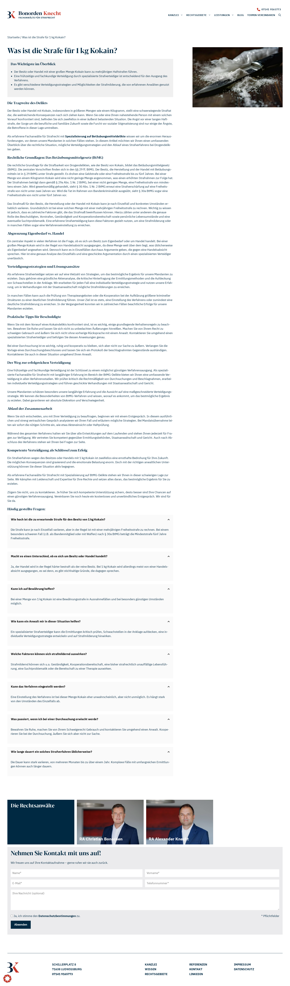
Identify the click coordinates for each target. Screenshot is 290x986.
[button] (280, 15)
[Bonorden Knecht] (34, 15)
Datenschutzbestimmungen (57, 916)
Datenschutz (244, 969)
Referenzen (198, 964)
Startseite (13, 37)
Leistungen (222, 15)
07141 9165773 (271, 9)
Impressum (242, 964)
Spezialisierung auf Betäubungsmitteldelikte (95, 136)
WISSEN (150, 969)
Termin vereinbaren (261, 15)
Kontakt (195, 969)
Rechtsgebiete (196, 15)
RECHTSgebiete (156, 974)
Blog (240, 15)
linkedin (196, 974)
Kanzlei (173, 15)
